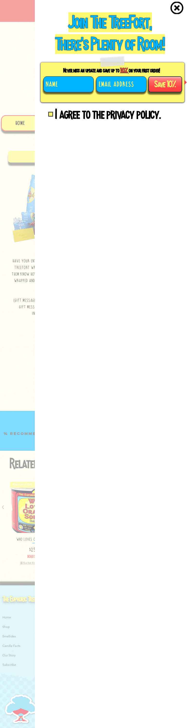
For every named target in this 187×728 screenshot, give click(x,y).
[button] (177, 8)
